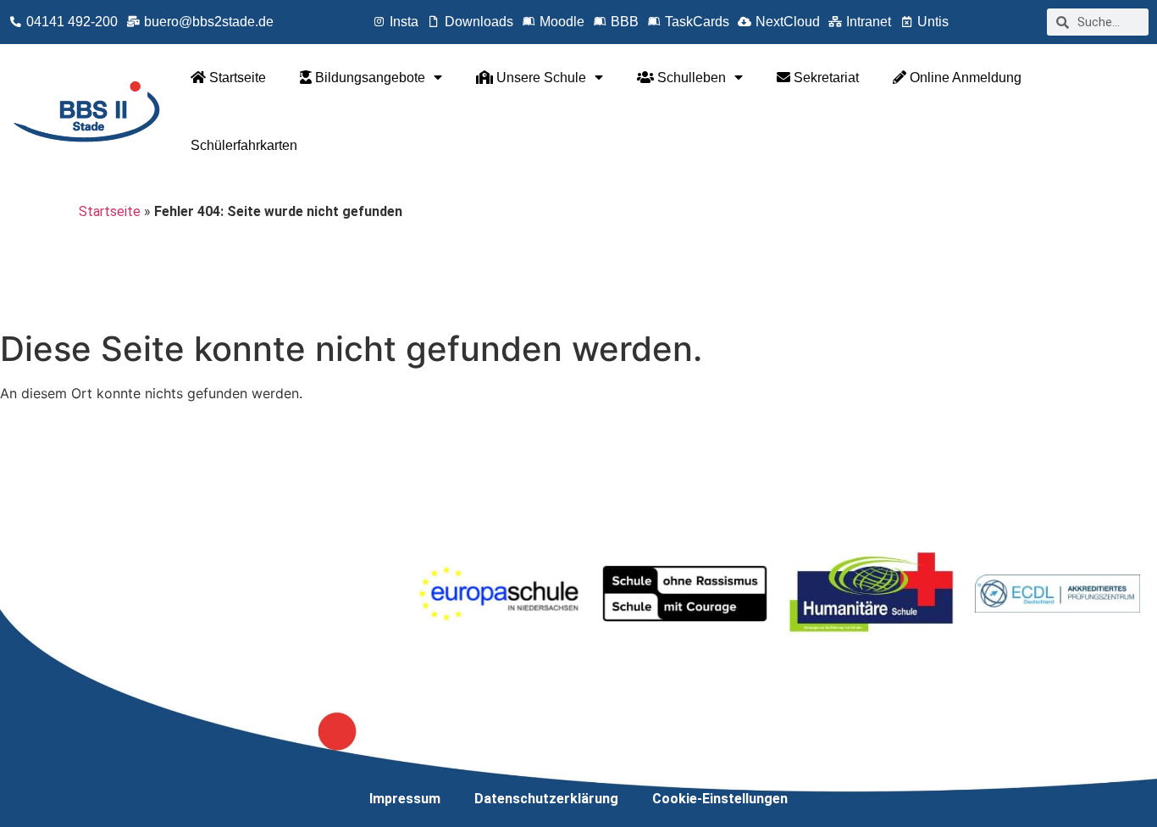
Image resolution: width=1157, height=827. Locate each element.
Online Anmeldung (963, 77)
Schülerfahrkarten (244, 145)
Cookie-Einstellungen (720, 799)
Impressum (404, 799)
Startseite (236, 77)
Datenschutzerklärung (546, 799)
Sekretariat (824, 77)
